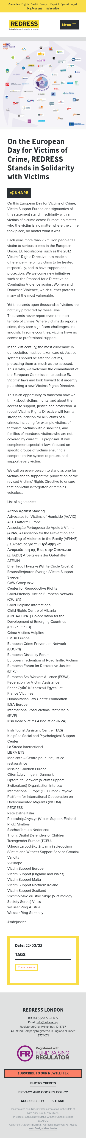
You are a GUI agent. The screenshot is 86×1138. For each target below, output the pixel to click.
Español (54, 4)
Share (21, 192)
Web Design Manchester (43, 1128)
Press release (26, 967)
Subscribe (52, 8)
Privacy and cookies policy (43, 1092)
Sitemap (58, 1101)
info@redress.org (47, 1022)
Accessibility (32, 1101)
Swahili (34, 4)
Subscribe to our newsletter (43, 1073)
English (25, 4)
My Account (34, 8)
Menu (67, 25)
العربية (74, 4)
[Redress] (24, 25)
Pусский (65, 4)
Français (44, 4)
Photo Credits (43, 1083)
